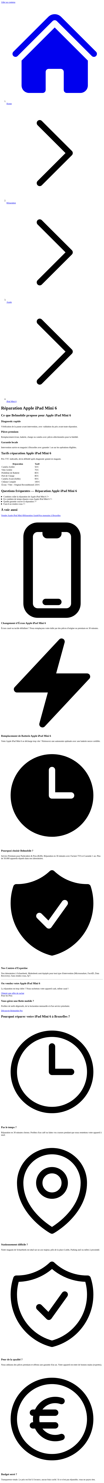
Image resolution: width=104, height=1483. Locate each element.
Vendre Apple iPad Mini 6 (12, 515)
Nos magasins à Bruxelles (49, 515)
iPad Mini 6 (11, 401)
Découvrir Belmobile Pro (12, 1011)
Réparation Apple (30, 515)
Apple (9, 302)
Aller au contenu (8, 2)
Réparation (11, 203)
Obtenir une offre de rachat (12, 993)
